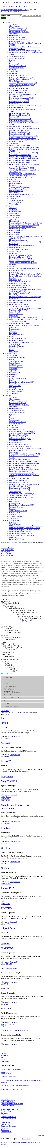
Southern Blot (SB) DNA (17, 291)
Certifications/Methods (8, 1117)
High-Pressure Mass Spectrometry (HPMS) (23, 153)
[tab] (22, 677)
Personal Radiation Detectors (18, 384)
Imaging (12, 60)
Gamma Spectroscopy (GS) (18, 90)
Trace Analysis (14, 518)
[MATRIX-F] (5, 944)
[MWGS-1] (5, 1004)
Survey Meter (13, 393)
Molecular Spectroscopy (17, 81)
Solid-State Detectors (16, 365)
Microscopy (13, 73)
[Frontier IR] (5, 823)
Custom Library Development (11, 1069)
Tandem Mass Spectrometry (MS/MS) (21, 168)
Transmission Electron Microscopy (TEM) (23, 263)
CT (10, 62)
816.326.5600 (5, 12)
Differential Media (15, 211)
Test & (5, 1060)
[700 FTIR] (5, 718)
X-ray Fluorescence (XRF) (18, 58)
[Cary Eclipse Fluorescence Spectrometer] (8, 800)
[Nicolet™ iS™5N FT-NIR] (8, 1026)
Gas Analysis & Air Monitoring (19, 187)
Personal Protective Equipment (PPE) (21, 194)
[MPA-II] (4, 984)
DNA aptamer (14, 272)
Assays (11, 266)
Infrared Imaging (14, 64)
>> (7, 716)
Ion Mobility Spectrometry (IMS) (20, 155)
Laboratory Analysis (16, 191)
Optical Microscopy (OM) (17, 75)
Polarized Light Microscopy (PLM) (21, 77)
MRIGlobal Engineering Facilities (20, 531)
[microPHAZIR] (6, 964)
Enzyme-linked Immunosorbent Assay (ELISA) (25, 242)
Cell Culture (13, 210)
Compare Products (21, 713)
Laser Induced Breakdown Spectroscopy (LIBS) (25, 51)
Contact (15, 2)
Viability (12, 350)
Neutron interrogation (16, 424)
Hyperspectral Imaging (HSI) (18, 92)
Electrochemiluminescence (18, 240)
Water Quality (13, 204)
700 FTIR (6, 722)
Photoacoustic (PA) (15, 442)
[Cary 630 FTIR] (7, 777)
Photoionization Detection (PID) (20, 134)
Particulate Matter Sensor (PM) (19, 132)
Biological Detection (7, 550)
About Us (8, 2)
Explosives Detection (8, 555)
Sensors (11, 111)
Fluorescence (13, 104)
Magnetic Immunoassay (17, 247)
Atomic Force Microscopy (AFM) (20, 255)
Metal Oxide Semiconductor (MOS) (21, 126)
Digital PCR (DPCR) (16, 270)
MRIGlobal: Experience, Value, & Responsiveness (26, 526)
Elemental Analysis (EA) (17, 229)
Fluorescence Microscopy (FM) (19, 257)
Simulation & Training (16, 141)
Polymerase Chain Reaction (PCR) (20, 285)
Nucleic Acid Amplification (18, 287)
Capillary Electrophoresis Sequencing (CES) (24, 268)
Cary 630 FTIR (9, 781)
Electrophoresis (14, 221)
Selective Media (14, 215)
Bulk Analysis (14, 501)
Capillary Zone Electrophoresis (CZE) (21, 145)
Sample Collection (15, 196)
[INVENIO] (5, 904)
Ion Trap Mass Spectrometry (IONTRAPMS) (24, 158)
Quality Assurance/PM (8, 1119)
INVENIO (6, 908)
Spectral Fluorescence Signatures (20, 306)
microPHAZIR (9, 968)
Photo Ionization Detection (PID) (20, 488)
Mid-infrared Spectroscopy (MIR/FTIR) (22, 94)
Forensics (12, 185)
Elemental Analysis (15, 35)
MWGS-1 (6, 1008)
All (10, 714)
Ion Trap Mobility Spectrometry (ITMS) (22, 160)
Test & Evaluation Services (14, 520)
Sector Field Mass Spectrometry (19, 166)
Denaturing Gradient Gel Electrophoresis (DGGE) (25, 223)
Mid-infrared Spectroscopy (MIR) (20, 439)
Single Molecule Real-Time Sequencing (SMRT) (25, 289)
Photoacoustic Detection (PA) (19, 100)
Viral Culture (13, 219)
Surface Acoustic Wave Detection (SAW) (23, 138)
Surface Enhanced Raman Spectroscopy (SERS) (25, 105)
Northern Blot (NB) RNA (17, 283)
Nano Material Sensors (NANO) (20, 130)
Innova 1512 (7, 888)
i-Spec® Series (8, 928)
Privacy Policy (26, 1139)
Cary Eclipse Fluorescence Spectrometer (15, 806)
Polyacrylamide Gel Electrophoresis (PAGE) (24, 225)
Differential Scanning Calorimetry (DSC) (22, 174)
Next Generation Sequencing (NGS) (21, 282)
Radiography (13, 69)
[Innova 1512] (6, 884)
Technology (13, 24)
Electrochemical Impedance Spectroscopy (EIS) (25, 297)
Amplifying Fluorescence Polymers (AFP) (23, 83)
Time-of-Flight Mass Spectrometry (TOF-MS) (24, 170)
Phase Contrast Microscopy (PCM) (20, 259)
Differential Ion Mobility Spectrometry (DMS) (24, 147)
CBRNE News (6, 1073)
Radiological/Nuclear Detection (7, 552)
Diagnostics (13, 333)
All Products (5, 1130)
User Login (23, 6)
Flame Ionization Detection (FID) (20, 119)
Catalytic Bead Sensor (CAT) (19, 113)
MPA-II (5, 988)
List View (11, 713)
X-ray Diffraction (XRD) (17, 56)
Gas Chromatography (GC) (18, 28)
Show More (26, 622)
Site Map (4, 1144)
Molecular (12, 264)
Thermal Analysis (15, 172)
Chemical (8, 22)
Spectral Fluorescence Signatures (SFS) (22, 109)
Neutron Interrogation (16, 68)
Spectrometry (13, 143)
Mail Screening (14, 193)
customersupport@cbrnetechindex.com (14, 10)
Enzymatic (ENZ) (15, 117)
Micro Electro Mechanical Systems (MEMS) (24, 128)
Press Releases (5, 1124)
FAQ (20, 2)
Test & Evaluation (29, 1142)
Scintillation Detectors (16, 361)
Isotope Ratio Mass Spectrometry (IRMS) (23, 157)
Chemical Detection (7, 548)
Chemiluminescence (15, 87)
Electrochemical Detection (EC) (19, 115)
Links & (4, 1054)
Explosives (8, 395)
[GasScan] (4, 863)
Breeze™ (6, 761)
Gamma (11, 418)
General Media (14, 213)
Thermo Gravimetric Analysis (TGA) (21, 175)
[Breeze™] (5, 757)
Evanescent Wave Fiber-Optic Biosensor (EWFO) (25, 274)
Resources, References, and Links (12, 1089)
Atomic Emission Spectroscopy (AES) (22, 85)
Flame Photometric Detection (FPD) (21, 121)
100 (8, 714)
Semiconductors (14, 363)
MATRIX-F (7, 948)
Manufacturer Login (30, 2)
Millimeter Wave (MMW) (17, 66)
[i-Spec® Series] (6, 924)
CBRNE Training (15, 524)
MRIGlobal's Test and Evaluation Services (15, 1086)
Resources (4, 1128)
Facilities (4, 1115)
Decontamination (15, 181)
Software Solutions (15, 202)
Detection (12, 331)
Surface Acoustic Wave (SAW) (19, 490)
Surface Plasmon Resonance (18, 249)
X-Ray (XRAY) (14, 71)
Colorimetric (13, 33)
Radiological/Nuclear (12, 353)
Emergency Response (16, 183)
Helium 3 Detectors (15, 359)
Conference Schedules (8, 1076)
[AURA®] (5, 738)
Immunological (14, 234)
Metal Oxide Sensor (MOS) (18, 482)
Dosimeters (13, 374)
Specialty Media (14, 217)
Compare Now (15, 736)
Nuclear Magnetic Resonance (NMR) (21, 98)
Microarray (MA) (15, 280)
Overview (12, 522)
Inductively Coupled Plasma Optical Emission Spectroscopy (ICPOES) (24, 48)
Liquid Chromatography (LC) (19, 32)
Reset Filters (5, 599)
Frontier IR (7, 828)
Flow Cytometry (14, 232)
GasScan (5, 868)
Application (13, 179)
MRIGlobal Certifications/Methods (20, 533)
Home (2, 542)
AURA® (5, 743)
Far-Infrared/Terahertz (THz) (18, 88)
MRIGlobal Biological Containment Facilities (24, 530)
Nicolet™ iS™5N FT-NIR (14, 1030)
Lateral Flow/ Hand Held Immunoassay (22, 246)
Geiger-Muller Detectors (17, 357)
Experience (4, 1113)
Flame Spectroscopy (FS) (17, 41)
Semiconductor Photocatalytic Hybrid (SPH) (24, 140)
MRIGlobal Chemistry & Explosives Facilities (24, 528)
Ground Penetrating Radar (18, 189)
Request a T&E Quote (16, 539)
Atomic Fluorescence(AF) (17, 39)
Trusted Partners (6, 1132)
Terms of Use (17, 1142)
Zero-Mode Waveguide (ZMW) (19, 293)
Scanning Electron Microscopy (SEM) (22, 79)
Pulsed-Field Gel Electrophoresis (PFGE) (23, 227)
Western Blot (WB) (15, 251)
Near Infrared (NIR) (15, 96)
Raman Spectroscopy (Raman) (19, 102)
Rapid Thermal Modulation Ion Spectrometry (24, 164)
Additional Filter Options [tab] (8, 674)
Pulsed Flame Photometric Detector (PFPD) (23, 136)
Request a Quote (6, 1111)
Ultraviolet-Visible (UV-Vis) (18, 107)
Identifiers (12, 380)
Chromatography (14, 26)
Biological (8, 206)
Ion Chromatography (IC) (17, 30)
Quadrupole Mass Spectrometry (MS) (21, 162)
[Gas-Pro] (4, 843)
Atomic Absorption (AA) (17, 37)
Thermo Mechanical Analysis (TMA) (21, 177)
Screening (12, 198)
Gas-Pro (5, 848)
